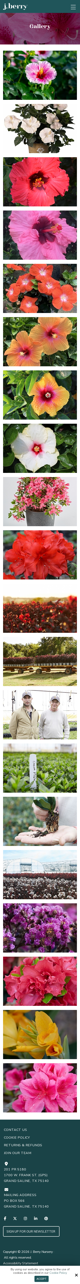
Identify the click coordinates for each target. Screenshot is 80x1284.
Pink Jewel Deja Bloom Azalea (43, 1090)
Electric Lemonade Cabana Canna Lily (43, 1037)
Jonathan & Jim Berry (43, 717)
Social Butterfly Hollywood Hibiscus (43, 397)
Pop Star (43, 237)
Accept (42, 1279)
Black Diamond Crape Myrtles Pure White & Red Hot (43, 877)
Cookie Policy (58, 1273)
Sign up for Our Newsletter (31, 1231)
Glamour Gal (43, 184)
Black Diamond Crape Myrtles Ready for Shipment (43, 663)
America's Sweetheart (43, 77)
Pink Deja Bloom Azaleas (43, 504)
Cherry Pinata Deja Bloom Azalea (43, 983)
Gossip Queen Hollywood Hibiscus (43, 344)
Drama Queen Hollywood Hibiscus (43, 450)
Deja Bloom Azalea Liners (43, 770)
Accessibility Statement (20, 1263)
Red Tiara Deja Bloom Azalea (43, 557)
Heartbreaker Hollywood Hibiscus (43, 290)
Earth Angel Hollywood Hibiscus (43, 131)
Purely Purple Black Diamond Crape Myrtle (43, 930)
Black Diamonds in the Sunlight (43, 610)
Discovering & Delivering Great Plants (43, 823)
